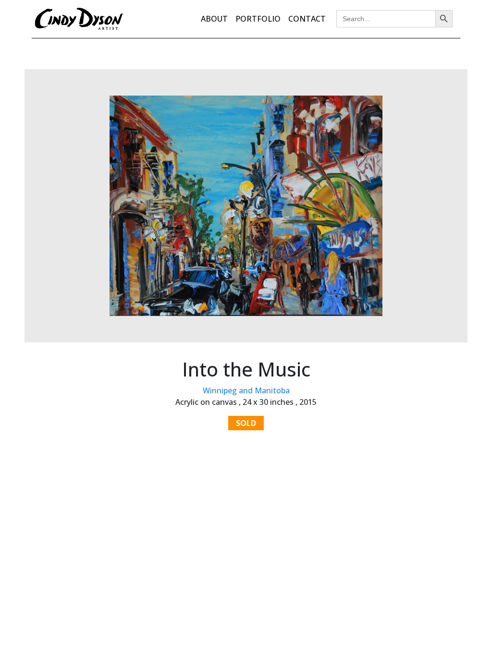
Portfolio (258, 18)
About (214, 18)
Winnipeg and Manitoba (246, 390)
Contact (307, 18)
